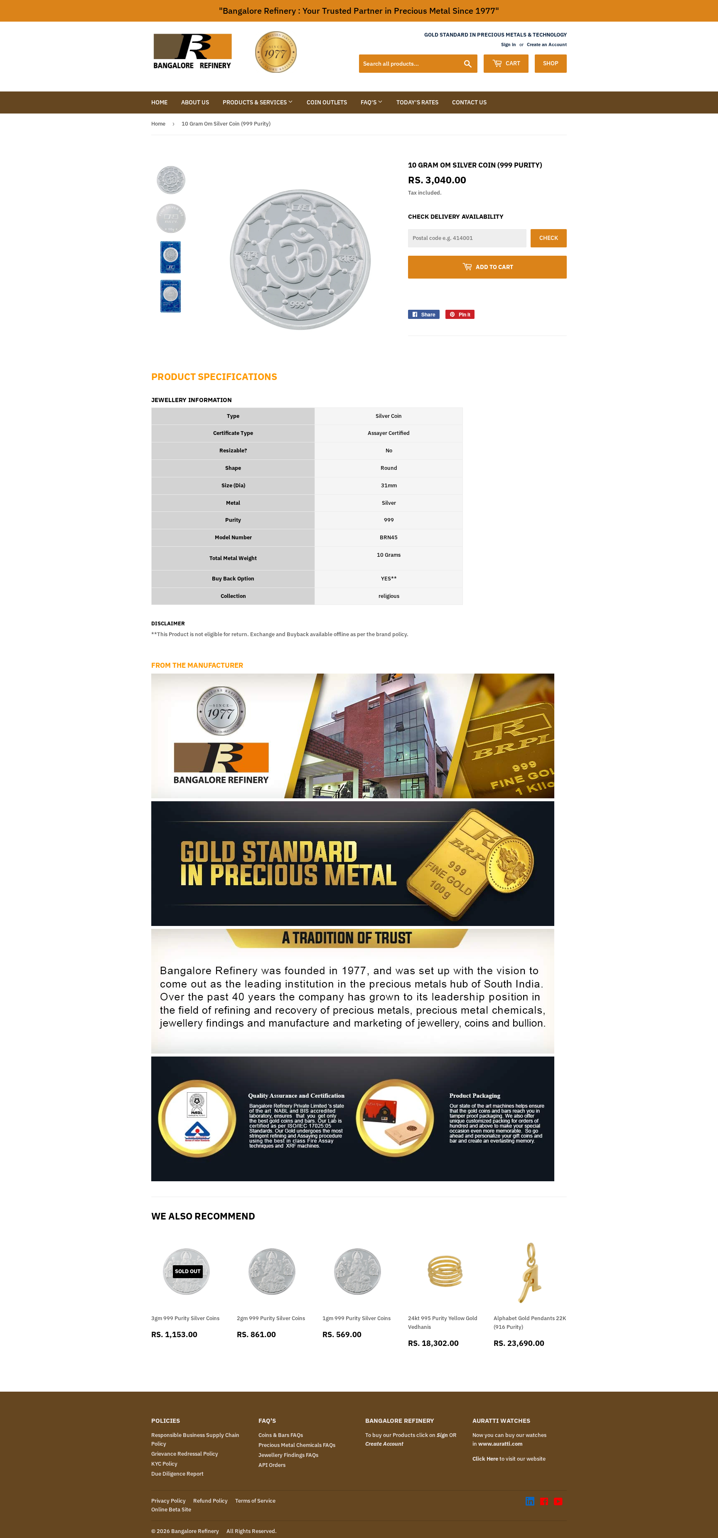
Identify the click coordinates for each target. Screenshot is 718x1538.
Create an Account (547, 44)
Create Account (384, 1443)
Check (548, 238)
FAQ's (369, 102)
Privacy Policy (168, 1500)
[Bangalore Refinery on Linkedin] (530, 1503)
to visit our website (509, 1458)
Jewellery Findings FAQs (288, 1455)
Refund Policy (210, 1500)
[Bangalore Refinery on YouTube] (558, 1502)
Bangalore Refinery (195, 1531)
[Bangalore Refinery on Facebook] (544, 1502)
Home (159, 102)
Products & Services (255, 102)
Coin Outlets (327, 102)
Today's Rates (417, 102)
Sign (442, 1435)
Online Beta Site (171, 1509)
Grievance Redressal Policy (184, 1453)
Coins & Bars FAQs (280, 1435)
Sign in (508, 44)
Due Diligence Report (177, 1473)
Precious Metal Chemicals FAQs (296, 1445)
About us (195, 102)
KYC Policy (164, 1463)
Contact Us (469, 102)
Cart (512, 63)
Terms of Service (255, 1500)
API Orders (271, 1465)
